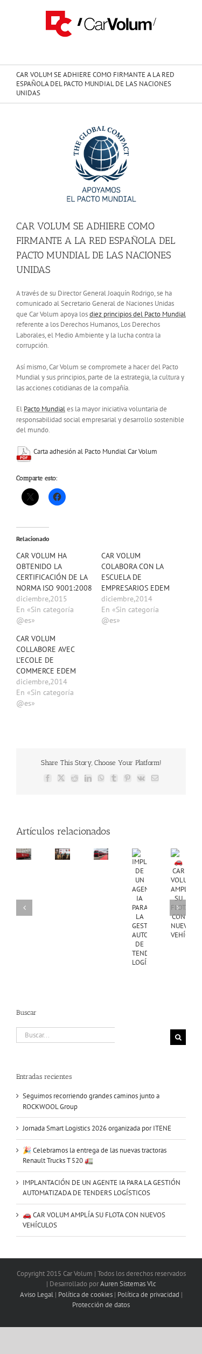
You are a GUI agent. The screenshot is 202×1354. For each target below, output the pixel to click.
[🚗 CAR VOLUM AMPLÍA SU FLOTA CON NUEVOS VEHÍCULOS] (178, 853)
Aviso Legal (36, 1294)
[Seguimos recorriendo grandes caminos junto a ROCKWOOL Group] (23, 853)
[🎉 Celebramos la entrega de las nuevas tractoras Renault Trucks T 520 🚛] (101, 853)
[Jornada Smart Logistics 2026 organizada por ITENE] (62, 853)
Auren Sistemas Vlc (128, 1283)
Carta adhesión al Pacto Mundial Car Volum (95, 451)
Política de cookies (85, 1294)
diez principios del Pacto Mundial (137, 314)
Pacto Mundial (44, 408)
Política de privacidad (148, 1294)
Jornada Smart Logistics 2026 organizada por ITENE (97, 1128)
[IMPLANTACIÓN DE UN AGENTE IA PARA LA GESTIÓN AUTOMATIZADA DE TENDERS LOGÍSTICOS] (139, 853)
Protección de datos (101, 1304)
